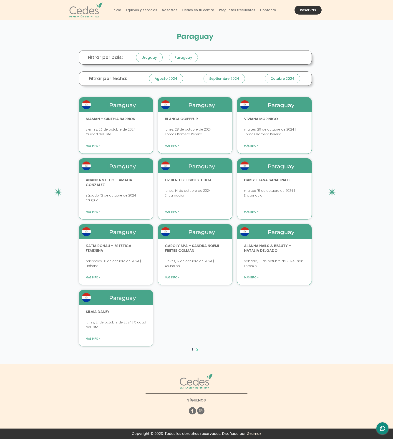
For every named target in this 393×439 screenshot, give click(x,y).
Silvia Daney (97, 311)
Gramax (254, 433)
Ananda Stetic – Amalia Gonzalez (109, 182)
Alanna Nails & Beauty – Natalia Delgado (267, 248)
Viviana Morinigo (261, 118)
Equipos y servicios (141, 10)
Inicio (117, 10)
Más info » (93, 146)
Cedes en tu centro (198, 10)
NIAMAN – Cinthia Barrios (110, 118)
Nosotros (169, 10)
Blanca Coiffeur (181, 118)
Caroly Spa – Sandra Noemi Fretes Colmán (192, 248)
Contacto (268, 10)
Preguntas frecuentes (237, 10)
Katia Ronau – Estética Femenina (108, 248)
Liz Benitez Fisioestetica (188, 180)
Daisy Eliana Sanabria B (267, 180)
